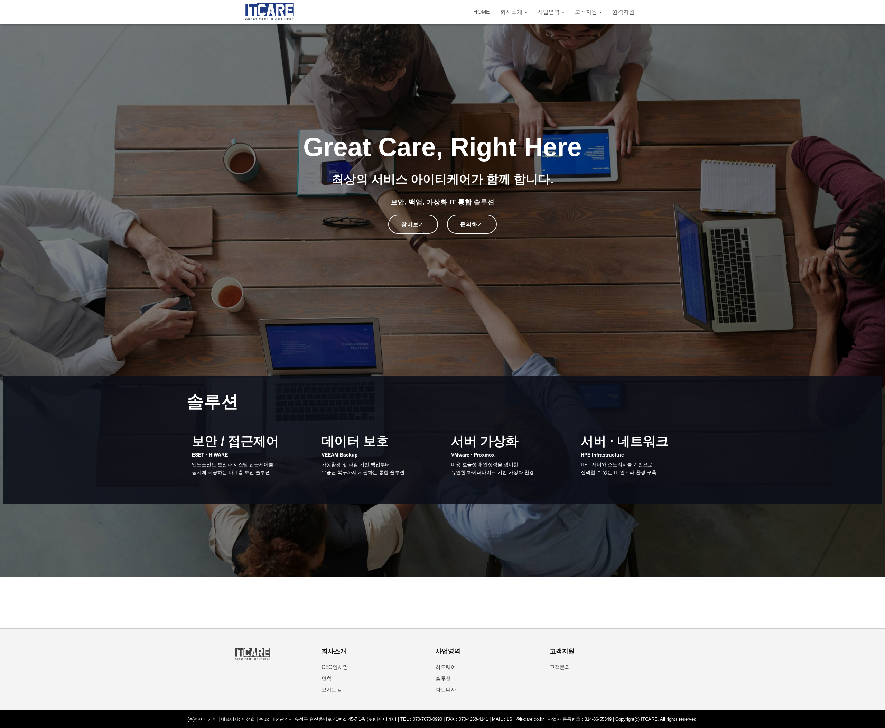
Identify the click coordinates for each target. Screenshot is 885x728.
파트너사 (446, 689)
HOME (481, 12)
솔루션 (443, 678)
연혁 (327, 678)
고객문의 (560, 667)
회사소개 (512, 12)
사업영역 (549, 12)
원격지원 (623, 12)
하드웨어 (446, 667)
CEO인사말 (335, 667)
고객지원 (586, 12)
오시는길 (332, 689)
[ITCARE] (269, 12)
